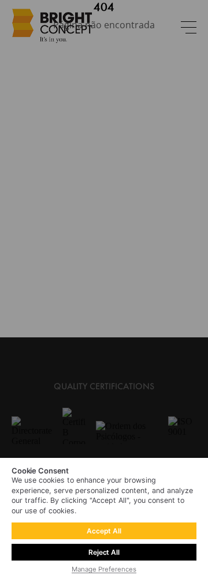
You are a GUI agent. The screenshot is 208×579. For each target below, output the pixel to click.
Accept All (104, 531)
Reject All (104, 552)
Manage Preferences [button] (104, 569)
